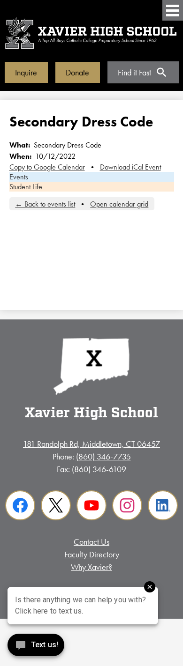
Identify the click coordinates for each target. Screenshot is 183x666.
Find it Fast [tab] (134, 72)
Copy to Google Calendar (47, 167)
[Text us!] (36, 647)
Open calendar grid (119, 204)
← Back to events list (45, 204)
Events (18, 177)
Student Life (25, 187)
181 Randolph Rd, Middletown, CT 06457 (91, 443)
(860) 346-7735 (103, 456)
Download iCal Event (130, 167)
